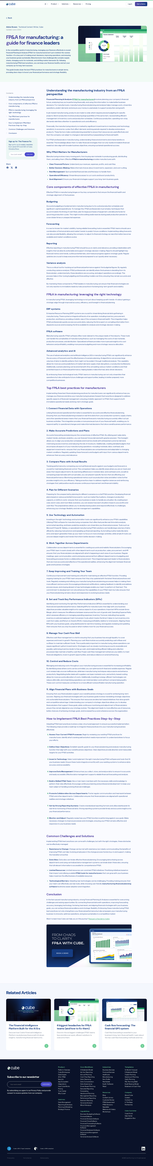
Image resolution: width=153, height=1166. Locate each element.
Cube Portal (129, 1114)
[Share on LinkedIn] (16, 167)
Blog (104, 1095)
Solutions (65, 4)
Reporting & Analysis (65, 1105)
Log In (130, 4)
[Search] (122, 4)
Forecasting (84, 1091)
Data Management (64, 1102)
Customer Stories (108, 1100)
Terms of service (27, 1158)
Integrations (62, 1084)
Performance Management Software (89, 1133)
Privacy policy (10, 1158)
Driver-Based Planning (87, 1086)
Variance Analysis (86, 1103)
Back (10, 18)
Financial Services (109, 1072)
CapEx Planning (130, 1075)
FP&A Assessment (109, 1102)
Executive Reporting (87, 1089)
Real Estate (106, 1082)
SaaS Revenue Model (132, 1084)
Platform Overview (64, 1070)
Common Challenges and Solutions (22, 129)
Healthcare (106, 1075)
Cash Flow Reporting (87, 1077)
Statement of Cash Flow (133, 1086)
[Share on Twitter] (11, 167)
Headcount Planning (87, 1093)
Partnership (129, 1105)
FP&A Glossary (108, 1105)
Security (61, 1079)
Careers (127, 1098)
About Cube (129, 1095)
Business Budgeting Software (90, 1114)
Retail (104, 1086)
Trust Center (62, 1091)
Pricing (88, 4)
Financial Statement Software (90, 1130)
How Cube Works (64, 1086)
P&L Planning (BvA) (131, 1082)
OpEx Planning (130, 1079)
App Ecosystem (63, 1082)
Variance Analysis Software (89, 1137)
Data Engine (62, 1075)
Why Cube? (62, 1093)
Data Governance (86, 1084)
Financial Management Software (88, 1127)
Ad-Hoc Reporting (86, 1072)
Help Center (129, 1116)
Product (54, 4)
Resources (77, 4)
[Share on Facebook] (7, 167)
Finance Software (86, 1116)
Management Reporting (88, 1096)
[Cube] (11, 4)
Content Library (108, 1098)
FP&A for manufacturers (83, 99)
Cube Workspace (64, 1072)
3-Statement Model (86, 1070)
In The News (129, 1102)
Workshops (107, 1112)
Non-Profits (106, 1079)
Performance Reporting (88, 1098)
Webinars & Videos (109, 1109)
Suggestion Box (130, 1118)
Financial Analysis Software (89, 1119)
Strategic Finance (64, 1109)
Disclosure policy (44, 1158)
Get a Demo (141, 4)
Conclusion (13, 133)
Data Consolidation (87, 1082)
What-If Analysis (85, 1105)
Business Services (109, 1070)
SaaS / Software (108, 1084)
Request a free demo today (99, 919)
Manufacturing (108, 1077)
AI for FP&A (62, 1077)
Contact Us (129, 1100)
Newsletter (106, 1107)
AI (45, 4)
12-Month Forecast (131, 1070)
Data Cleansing (85, 1079)
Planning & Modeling (65, 1107)
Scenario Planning (86, 1100)
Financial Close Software (88, 1121)
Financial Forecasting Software (90, 1123)
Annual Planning (86, 1075)
